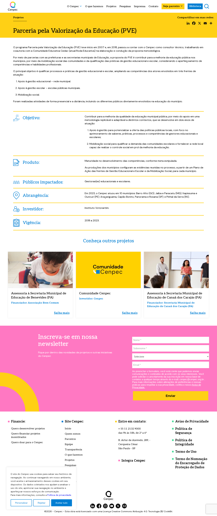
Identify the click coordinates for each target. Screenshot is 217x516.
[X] (199, 24)
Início (68, 428)
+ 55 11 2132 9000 (129, 428)
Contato (153, 6)
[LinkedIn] (188, 24)
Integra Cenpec (133, 461)
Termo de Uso (186, 452)
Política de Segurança (183, 431)
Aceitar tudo (61, 503)
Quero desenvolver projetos (28, 428)
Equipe (69, 444)
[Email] (205, 24)
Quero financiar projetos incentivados (25, 435)
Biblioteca (195, 6)
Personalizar (21, 503)
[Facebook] (194, 24)
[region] (41, 488)
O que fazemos (94, 6)
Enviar (170, 396)
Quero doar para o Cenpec (27, 442)
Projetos (111, 6)
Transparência (73, 449)
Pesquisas (125, 6)
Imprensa (139, 6)
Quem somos (72, 433)
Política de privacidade (59, 495)
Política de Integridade (184, 442)
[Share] (211, 24)
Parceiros (70, 439)
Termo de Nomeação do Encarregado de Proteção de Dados (191, 463)
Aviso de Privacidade (192, 421)
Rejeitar (41, 503)
